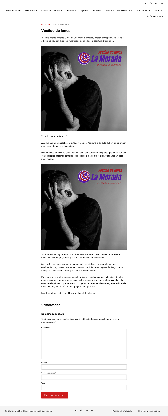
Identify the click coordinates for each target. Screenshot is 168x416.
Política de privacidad (122, 411)
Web (43, 383)
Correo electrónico (48, 373)
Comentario (46, 328)
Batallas (45, 24)
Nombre (45, 363)
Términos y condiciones (149, 411)
